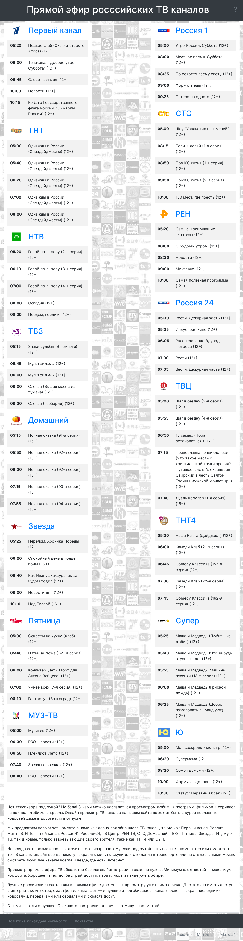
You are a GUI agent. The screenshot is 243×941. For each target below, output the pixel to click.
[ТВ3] (16, 331)
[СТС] (164, 113)
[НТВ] (16, 236)
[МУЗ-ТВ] (16, 715)
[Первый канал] (16, 30)
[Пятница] (16, 620)
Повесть (181, 934)
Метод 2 (205, 934)
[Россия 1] (164, 30)
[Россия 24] (164, 302)
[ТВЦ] (164, 385)
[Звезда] (16, 526)
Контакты (84, 921)
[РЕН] (164, 213)
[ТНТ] (16, 130)
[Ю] (164, 732)
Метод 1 (228, 934)
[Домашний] (16, 419)
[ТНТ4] (164, 520)
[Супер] (164, 620)
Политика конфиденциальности (37, 921)
